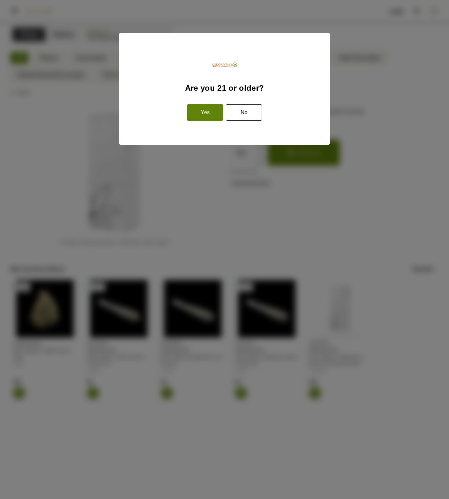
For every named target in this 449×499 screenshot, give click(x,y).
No (244, 112)
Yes (205, 112)
